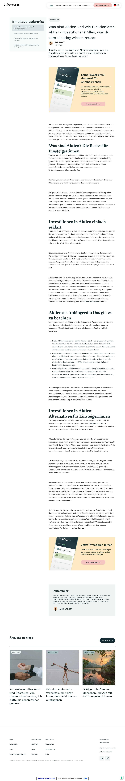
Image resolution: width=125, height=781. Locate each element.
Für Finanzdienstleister (82, 5)
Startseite (13, 744)
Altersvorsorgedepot (63, 5)
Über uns (35, 744)
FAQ (11, 749)
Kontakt (35, 754)
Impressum (49, 744)
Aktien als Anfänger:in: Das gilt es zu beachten (26, 39)
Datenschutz (50, 749)
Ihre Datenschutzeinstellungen (70, 778)
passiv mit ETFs (97, 423)
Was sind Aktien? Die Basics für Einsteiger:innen (24, 27)
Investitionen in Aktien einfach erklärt (26, 33)
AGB (47, 754)
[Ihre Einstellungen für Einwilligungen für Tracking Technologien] (121, 777)
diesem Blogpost (91, 301)
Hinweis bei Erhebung (46, 778)
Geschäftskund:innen (17, 754)
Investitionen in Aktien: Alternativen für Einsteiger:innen (26, 46)
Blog (51, 5)
